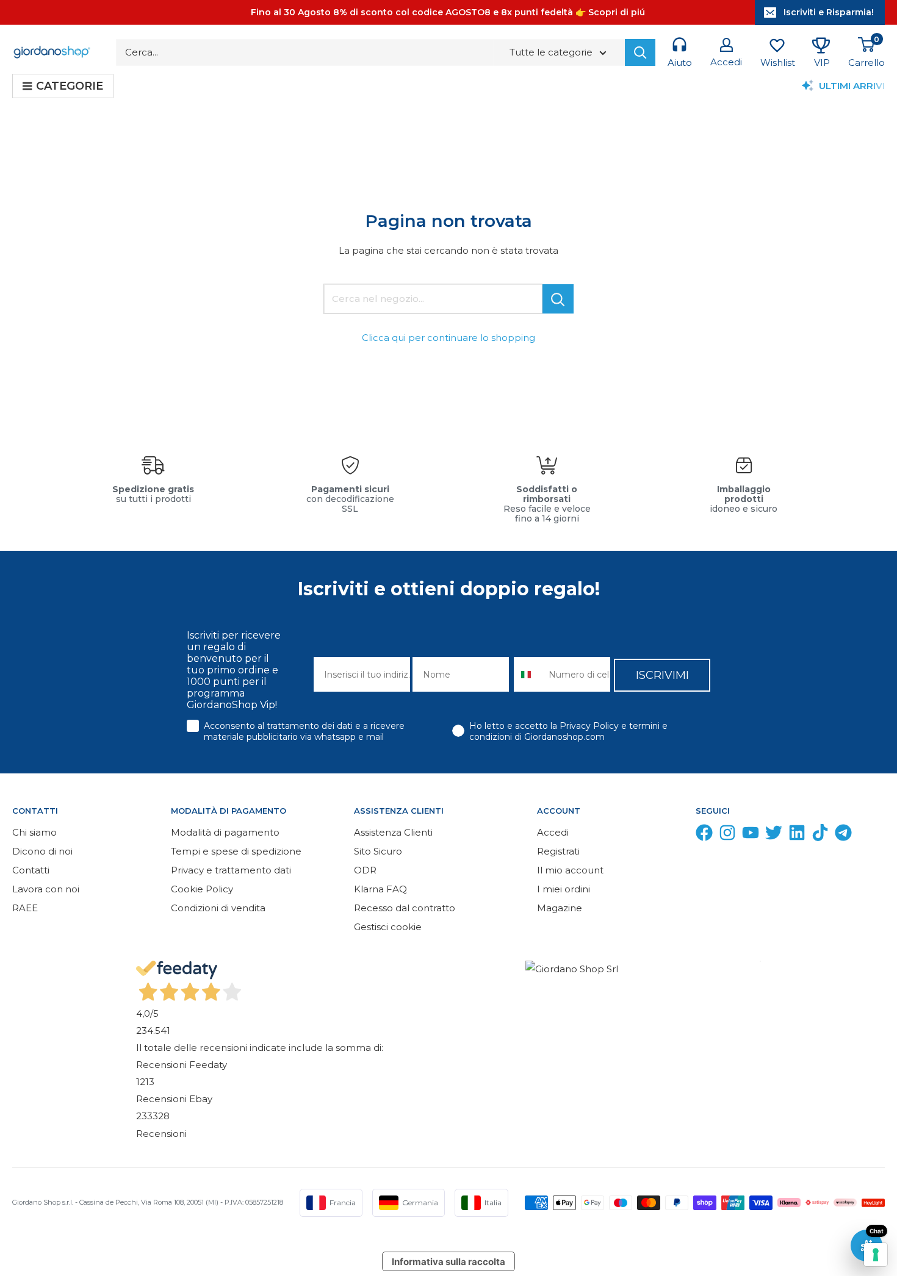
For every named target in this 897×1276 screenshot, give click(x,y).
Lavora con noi (45, 889)
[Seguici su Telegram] (843, 835)
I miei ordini (563, 889)
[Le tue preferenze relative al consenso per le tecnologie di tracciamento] (875, 1254)
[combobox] (528, 674)
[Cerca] (640, 52)
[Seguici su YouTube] (750, 835)
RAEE (25, 908)
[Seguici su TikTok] (820, 835)
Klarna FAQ (380, 889)
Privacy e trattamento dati (231, 870)
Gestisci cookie (388, 927)
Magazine (559, 908)
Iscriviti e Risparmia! (829, 12)
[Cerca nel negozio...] (558, 299)
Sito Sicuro (378, 851)
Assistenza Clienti (393, 832)
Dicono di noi (42, 851)
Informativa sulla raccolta (448, 1261)
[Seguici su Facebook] (704, 835)
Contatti (30, 870)
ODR (365, 870)
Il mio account (570, 870)
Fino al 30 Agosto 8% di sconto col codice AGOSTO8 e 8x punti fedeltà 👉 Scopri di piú (448, 12)
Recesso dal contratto (404, 908)
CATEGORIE (69, 86)
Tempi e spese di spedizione (236, 851)
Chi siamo (34, 832)
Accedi (553, 832)
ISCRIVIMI (662, 675)
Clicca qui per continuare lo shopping (448, 337)
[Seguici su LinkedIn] (796, 835)
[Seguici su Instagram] (727, 835)
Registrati (558, 851)
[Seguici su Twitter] (773, 835)
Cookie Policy (202, 889)
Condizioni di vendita (218, 908)
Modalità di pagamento (225, 832)
